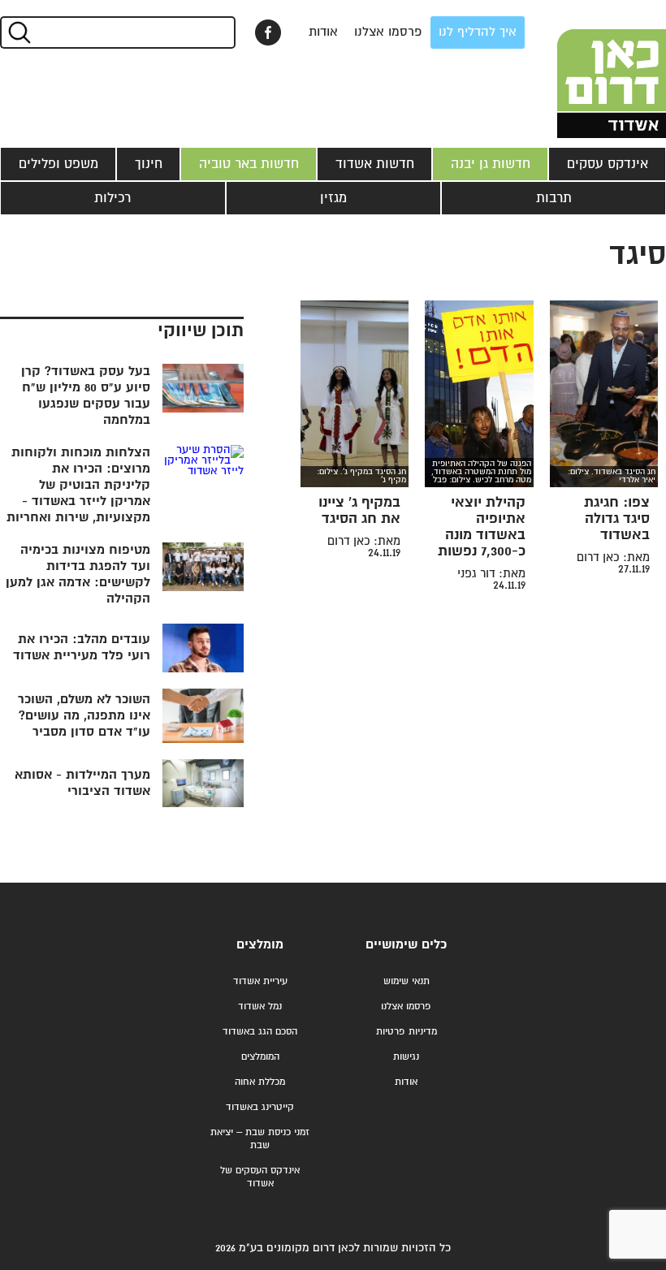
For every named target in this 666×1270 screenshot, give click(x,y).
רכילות (112, 198)
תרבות (554, 198)
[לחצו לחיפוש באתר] (18, 32)
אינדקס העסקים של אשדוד (260, 1177)
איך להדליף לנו (478, 32)
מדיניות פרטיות (406, 1031)
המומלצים (260, 1056)
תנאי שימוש (406, 981)
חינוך (148, 164)
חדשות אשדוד (374, 164)
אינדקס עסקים (607, 164)
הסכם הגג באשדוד (260, 1031)
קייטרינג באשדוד (260, 1107)
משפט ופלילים (58, 164)
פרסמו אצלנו (388, 32)
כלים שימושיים (406, 945)
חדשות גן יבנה (490, 164)
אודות (323, 32)
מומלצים (259, 945)
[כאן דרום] (585, 69)
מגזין (333, 198)
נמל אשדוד (260, 1006)
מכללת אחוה (260, 1082)
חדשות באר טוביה (249, 164)
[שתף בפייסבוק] (268, 32)
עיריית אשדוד (260, 981)
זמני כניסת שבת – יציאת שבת (259, 1139)
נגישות (406, 1056)
